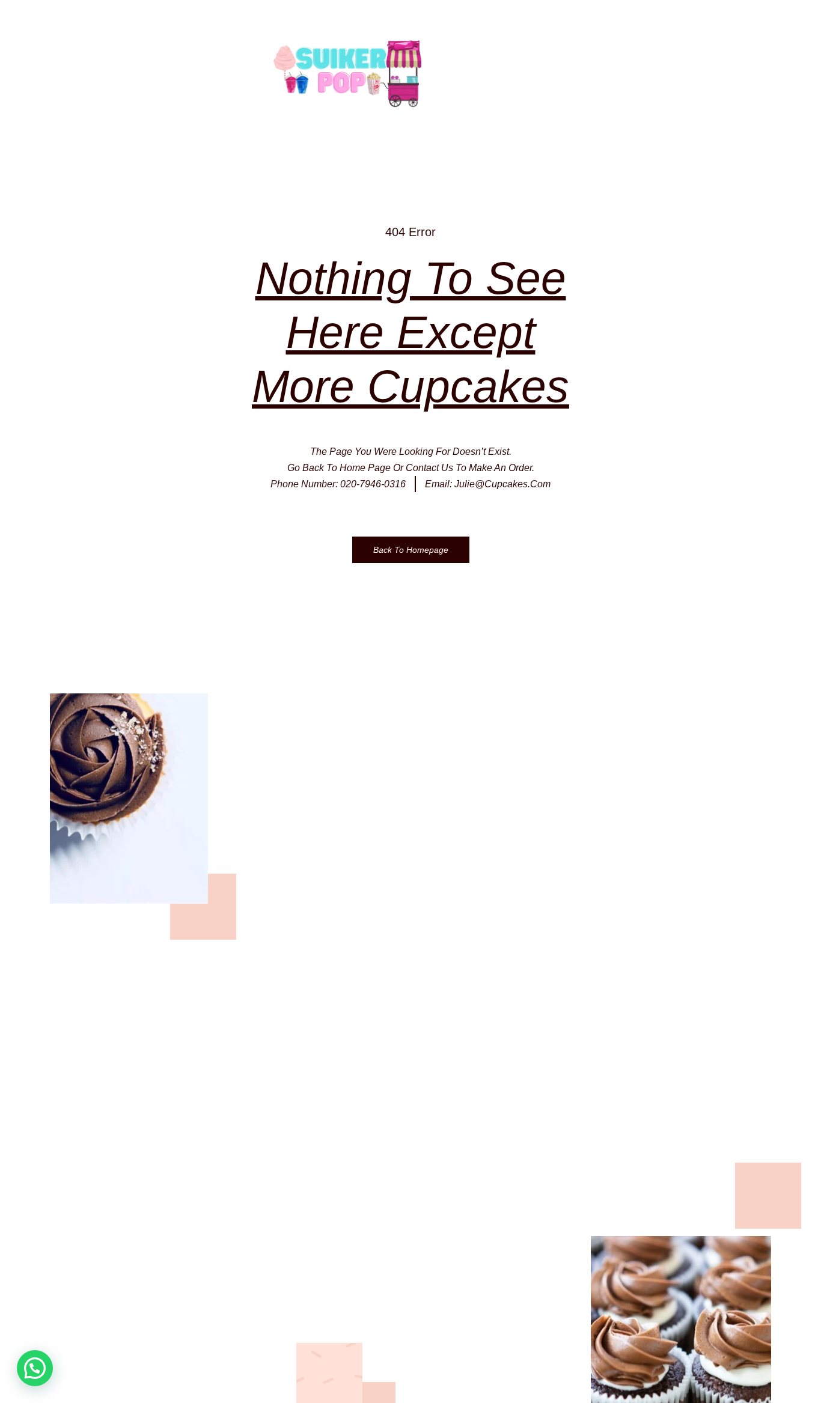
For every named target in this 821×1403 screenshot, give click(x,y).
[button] (35, 1368)
